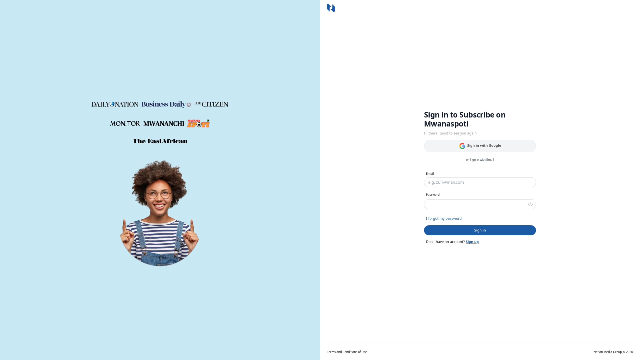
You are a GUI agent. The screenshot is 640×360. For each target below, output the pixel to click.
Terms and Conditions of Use (347, 352)
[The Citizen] (211, 104)
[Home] (331, 8)
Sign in (480, 230)
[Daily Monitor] (125, 123)
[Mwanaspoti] (198, 123)
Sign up (472, 241)
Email (430, 174)
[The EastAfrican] (160, 141)
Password (433, 194)
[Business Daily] (166, 104)
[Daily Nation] (115, 104)
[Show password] (530, 204)
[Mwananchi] (164, 123)
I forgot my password (444, 218)
